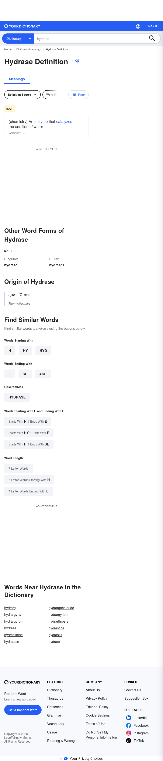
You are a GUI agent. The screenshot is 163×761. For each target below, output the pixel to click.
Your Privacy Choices (86, 758)
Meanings (17, 78)
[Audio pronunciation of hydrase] (76, 60)
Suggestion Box (136, 698)
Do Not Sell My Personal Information (101, 735)
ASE (42, 373)
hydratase (11, 641)
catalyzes (64, 121)
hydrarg (10, 607)
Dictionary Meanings (28, 49)
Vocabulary (55, 723)
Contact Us (132, 689)
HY (25, 350)
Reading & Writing (61, 740)
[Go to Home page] (22, 26)
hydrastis (55, 634)
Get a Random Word (23, 710)
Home (8, 49)
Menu (152, 26)
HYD (43, 350)
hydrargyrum (13, 621)
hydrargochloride (61, 607)
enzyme (41, 121)
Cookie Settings (98, 715)
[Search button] (154, 38)
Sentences (55, 706)
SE (25, 373)
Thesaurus (55, 698)
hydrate (54, 641)
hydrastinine (13, 634)
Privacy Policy (96, 698)
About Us (93, 689)
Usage (52, 732)
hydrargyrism (58, 614)
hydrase (17, 397)
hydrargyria (12, 614)
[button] (138, 26)
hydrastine (56, 628)
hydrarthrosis (58, 621)
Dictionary (14, 38)
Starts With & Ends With (27, 421)
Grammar (54, 715)
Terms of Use (95, 723)
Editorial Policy (97, 706)
